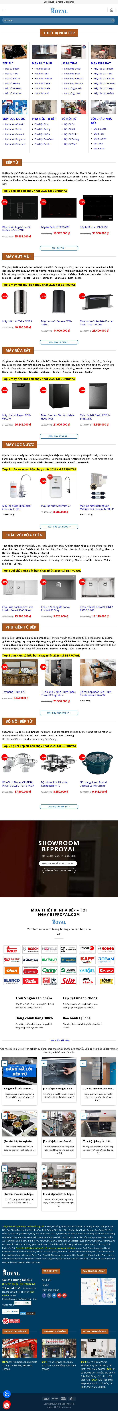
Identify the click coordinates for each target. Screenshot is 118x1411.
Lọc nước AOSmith (14, 124)
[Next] (115, 218)
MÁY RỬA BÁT (18, 350)
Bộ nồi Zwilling (71, 139)
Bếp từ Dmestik (13, 88)
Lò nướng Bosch (72, 68)
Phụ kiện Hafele (43, 134)
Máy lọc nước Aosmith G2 (56, 505)
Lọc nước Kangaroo (15, 139)
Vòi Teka (98, 143)
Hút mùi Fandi (42, 93)
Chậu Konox (100, 138)
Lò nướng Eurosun (73, 78)
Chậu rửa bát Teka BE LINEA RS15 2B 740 (96, 608)
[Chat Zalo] (7, 1394)
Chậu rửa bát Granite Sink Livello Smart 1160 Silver (17, 608)
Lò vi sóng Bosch (73, 88)
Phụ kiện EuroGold (44, 139)
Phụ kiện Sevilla (42, 143)
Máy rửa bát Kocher (104, 78)
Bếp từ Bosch (12, 68)
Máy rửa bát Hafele (104, 93)
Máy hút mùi (18, 256)
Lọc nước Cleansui (14, 134)
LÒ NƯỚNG (69, 63)
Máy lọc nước (20, 444)
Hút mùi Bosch (42, 68)
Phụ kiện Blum (42, 124)
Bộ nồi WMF (70, 143)
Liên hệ (45, 1284)
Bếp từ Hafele (12, 83)
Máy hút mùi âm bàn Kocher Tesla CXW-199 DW (97, 323)
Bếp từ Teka (11, 73)
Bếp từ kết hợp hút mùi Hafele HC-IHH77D (16, 228)
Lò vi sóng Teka (72, 93)
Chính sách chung (50, 1289)
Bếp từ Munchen (13, 93)
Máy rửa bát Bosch (103, 68)
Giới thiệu (46, 1280)
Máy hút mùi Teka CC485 (17, 321)
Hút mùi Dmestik (43, 78)
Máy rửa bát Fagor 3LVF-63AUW (16, 417)
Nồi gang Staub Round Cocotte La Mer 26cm (93, 784)
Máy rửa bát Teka (103, 73)
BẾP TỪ (7, 63)
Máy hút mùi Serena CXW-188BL (56, 323)
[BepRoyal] (59, 10)
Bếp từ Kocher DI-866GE (94, 227)
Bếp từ (12, 162)
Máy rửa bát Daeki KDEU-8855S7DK (95, 417)
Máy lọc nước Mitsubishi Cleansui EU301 (16, 507)
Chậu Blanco (100, 128)
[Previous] (2, 218)
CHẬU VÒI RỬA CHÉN (24, 535)
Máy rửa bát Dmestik (105, 83)
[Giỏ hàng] (111, 10)
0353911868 (10, 1284)
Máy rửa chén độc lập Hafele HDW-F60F (58, 417)
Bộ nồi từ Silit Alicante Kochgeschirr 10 (54, 784)
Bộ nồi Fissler (71, 134)
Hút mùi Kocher (43, 83)
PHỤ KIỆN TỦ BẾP (21, 627)
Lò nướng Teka (72, 73)
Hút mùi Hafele (42, 88)
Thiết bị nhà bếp (59, 33)
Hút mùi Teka (42, 73)
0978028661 (27, 1284)
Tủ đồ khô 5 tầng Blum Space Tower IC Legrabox (58, 693)
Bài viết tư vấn (60, 1040)
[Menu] (4, 10)
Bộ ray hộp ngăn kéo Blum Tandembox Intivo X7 (95, 693)
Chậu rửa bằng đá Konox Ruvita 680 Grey (55, 608)
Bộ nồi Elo (69, 124)
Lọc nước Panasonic (15, 143)
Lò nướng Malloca (73, 83)
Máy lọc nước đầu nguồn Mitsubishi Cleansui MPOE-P (97, 507)
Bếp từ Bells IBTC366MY (55, 227)
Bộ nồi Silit (69, 129)
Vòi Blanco (99, 148)
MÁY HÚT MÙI (42, 63)
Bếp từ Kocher (12, 78)
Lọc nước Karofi (13, 129)
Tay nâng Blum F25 (13, 691)
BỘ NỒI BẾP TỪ (19, 721)
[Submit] (112, 20)
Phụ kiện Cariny (42, 129)
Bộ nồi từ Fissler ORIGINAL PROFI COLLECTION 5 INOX (18, 784)
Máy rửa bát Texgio (104, 88)
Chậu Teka (99, 133)
